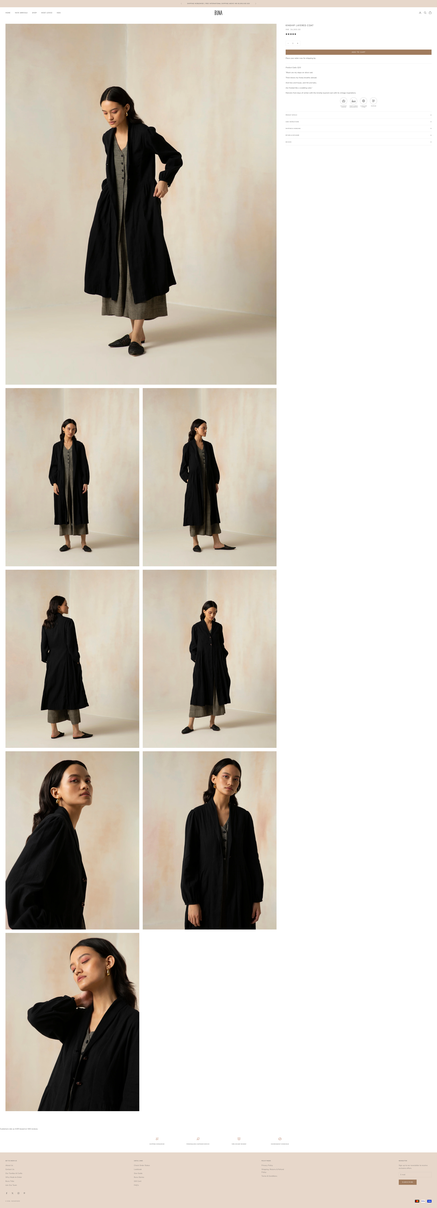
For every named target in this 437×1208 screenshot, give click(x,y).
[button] (291, 34)
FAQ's (136, 1185)
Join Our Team (11, 1185)
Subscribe (407, 1182)
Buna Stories (139, 1177)
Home (7, 13)
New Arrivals (21, 13)
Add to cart (358, 52)
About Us (9, 1165)
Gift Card (137, 1181)
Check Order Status (142, 1165)
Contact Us (9, 1169)
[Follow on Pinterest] (24, 1193)
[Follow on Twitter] (12, 1193)
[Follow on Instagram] (18, 1193)
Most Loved (46, 13)
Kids (59, 13)
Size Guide (138, 1173)
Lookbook (138, 1169)
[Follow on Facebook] (6, 1193)
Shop (34, 13)
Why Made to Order (13, 1177)
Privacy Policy (267, 1165)
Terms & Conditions (269, 1176)
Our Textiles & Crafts (13, 1173)
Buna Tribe (9, 1181)
